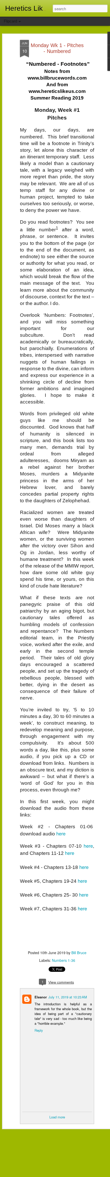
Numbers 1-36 (63, 960)
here (60, 833)
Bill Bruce (78, 952)
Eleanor (41, 997)
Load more (57, 1117)
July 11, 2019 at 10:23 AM (67, 997)
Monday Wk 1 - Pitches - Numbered (57, 48)
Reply (39, 1030)
